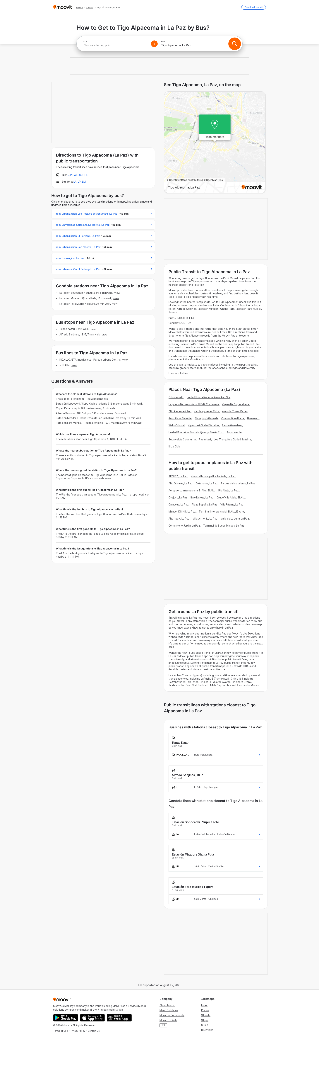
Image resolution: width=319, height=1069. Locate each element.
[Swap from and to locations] (154, 43)
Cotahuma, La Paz (207, 483)
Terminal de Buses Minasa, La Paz (223, 525)
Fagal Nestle (234, 432)
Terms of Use (60, 1030)
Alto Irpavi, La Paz (179, 518)
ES (163, 1025)
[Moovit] (62, 7)
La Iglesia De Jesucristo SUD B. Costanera (194, 404)
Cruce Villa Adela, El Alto (231, 497)
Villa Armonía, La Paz (205, 518)
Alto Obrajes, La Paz (181, 483)
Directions (207, 1030)
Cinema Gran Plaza (232, 418)
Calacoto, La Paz (179, 504)
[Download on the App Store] (92, 1018)
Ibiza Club (174, 446)
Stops (204, 1020)
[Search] (234, 44)
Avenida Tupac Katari (235, 411)
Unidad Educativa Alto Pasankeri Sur (208, 397)
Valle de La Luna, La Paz (235, 518)
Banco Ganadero (232, 425)
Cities (204, 1025)
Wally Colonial (177, 425)
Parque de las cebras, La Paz (238, 483)
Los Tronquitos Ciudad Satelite (232, 439)
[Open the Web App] (119, 1018)
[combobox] (115, 45)
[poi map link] (215, 142)
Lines (204, 1005)
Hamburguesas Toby (206, 411)
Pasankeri (205, 439)
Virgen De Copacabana (235, 404)
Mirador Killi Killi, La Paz (182, 511)
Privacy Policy (78, 1030)
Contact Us (94, 1030)
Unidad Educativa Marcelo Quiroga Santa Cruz (196, 432)
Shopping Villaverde (206, 418)
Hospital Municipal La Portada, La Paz (213, 476)
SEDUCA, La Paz (178, 476)
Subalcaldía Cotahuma (182, 439)
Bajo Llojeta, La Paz (202, 497)
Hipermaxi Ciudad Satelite (203, 425)
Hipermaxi (253, 418)
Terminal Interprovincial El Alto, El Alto (221, 511)
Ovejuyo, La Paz (178, 497)
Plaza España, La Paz (204, 504)
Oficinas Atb (176, 397)
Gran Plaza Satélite (180, 418)
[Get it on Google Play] (65, 1018)
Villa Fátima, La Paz (231, 504)
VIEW (117, 292)
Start (85, 41)
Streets (205, 1015)
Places (205, 1010)
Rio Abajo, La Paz (228, 490)
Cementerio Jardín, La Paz (184, 525)
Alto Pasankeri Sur (180, 411)
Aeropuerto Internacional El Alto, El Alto (192, 490)
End (163, 41)
